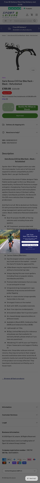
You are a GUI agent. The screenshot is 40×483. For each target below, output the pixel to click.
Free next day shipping (30, 245)
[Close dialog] (39, 230)
